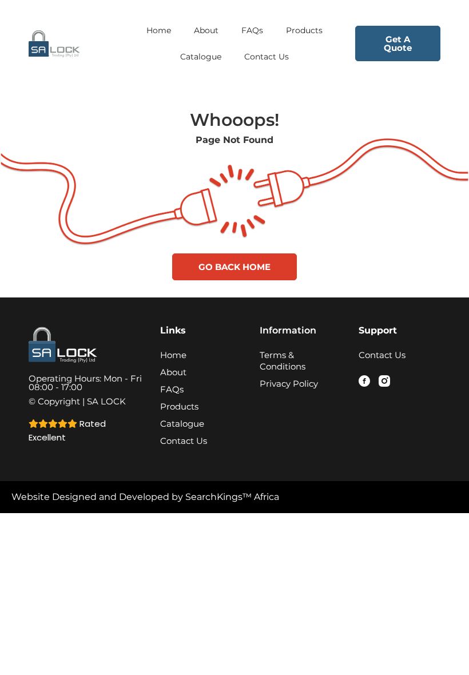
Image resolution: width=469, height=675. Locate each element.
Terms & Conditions (282, 361)
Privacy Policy (289, 383)
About (206, 30)
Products (304, 30)
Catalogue (200, 56)
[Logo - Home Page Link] (71, 43)
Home (158, 30)
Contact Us (266, 56)
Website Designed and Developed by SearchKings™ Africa (145, 496)
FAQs (252, 30)
